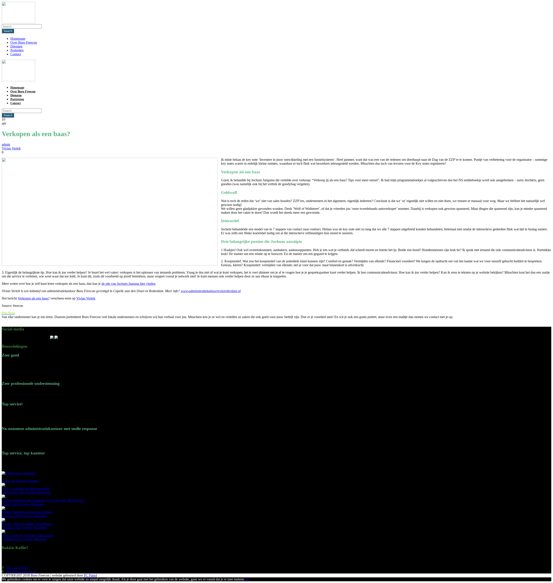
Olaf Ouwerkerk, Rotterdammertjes (26, 489)
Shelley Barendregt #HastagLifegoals (27, 512)
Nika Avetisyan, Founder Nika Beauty (28, 535)
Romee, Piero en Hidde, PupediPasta (27, 524)
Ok (247, 579)
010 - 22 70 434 (17, 567)
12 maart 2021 (11, 539)
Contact (15, 54)
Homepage (17, 38)
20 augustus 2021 (14, 492)
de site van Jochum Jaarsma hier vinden (128, 283)
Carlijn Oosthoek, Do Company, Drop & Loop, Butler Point (43, 500)
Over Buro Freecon (23, 42)
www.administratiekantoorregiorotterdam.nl (211, 291)
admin (6, 144)
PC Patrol (90, 575)
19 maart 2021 (11, 527)
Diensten (16, 46)
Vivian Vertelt (11, 148)
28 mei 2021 (10, 504)
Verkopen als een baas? (33, 298)
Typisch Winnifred (38, 492)
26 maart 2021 (11, 516)
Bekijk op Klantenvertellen (20, 481)
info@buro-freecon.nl (20, 571)
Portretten (17, 50)
